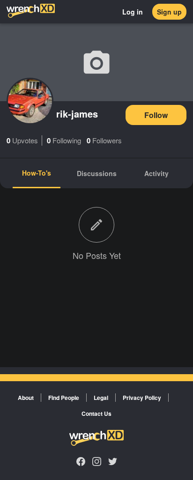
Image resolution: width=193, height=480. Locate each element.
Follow (156, 115)
